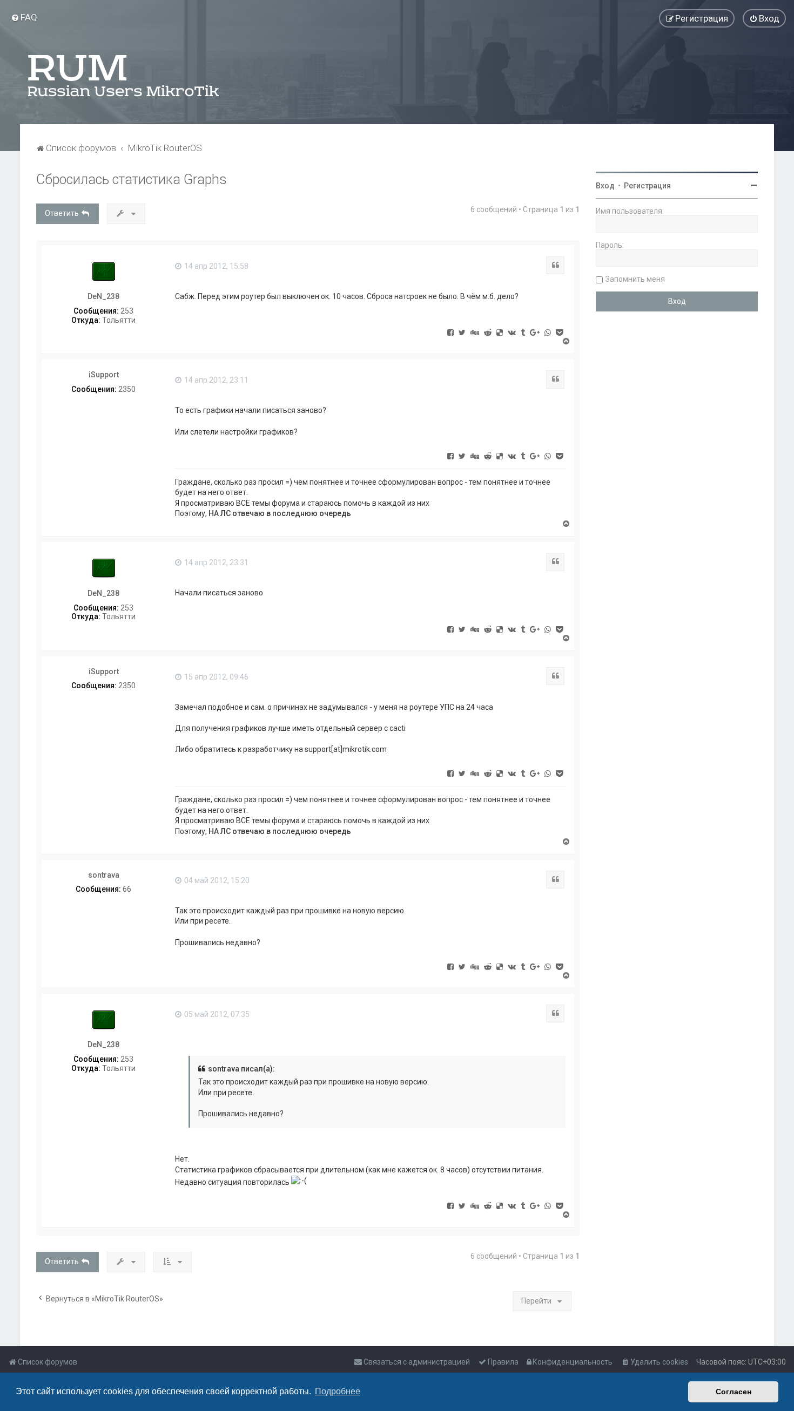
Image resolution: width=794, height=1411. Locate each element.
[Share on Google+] (534, 332)
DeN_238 (103, 296)
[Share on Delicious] (499, 332)
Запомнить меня (635, 279)
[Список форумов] (124, 75)
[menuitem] (24, 17)
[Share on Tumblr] (523, 332)
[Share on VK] (511, 332)
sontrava (103, 875)
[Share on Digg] (475, 332)
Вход (605, 185)
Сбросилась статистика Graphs (131, 179)
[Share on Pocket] (559, 332)
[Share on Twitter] (462, 332)
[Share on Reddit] (487, 332)
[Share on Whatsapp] (548, 332)
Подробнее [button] (337, 1391)
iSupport (104, 374)
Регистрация (647, 185)
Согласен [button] (733, 1391)
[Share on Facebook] (450, 332)
